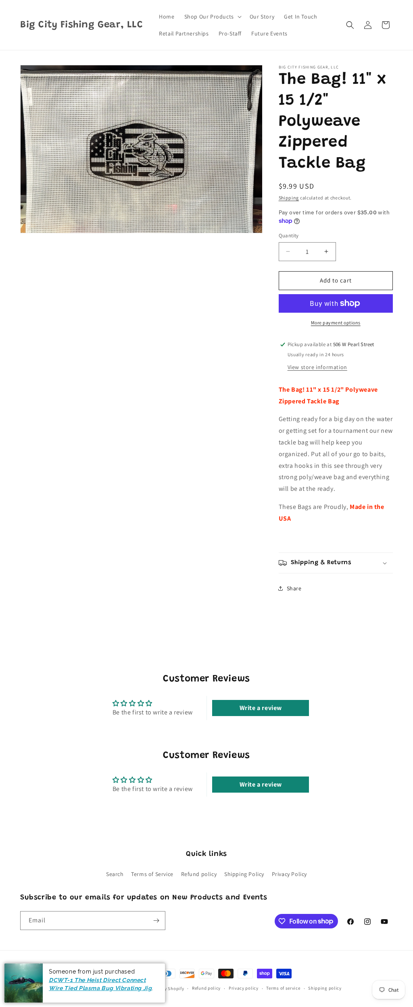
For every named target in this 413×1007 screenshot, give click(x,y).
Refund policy (199, 874)
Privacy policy (244, 988)
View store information (317, 367)
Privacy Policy (289, 874)
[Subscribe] (156, 920)
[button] (212, 16)
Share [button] (294, 588)
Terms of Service (152, 874)
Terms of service (283, 988)
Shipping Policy (244, 874)
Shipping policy (325, 988)
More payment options (336, 323)
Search (115, 874)
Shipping (289, 198)
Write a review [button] (261, 708)
